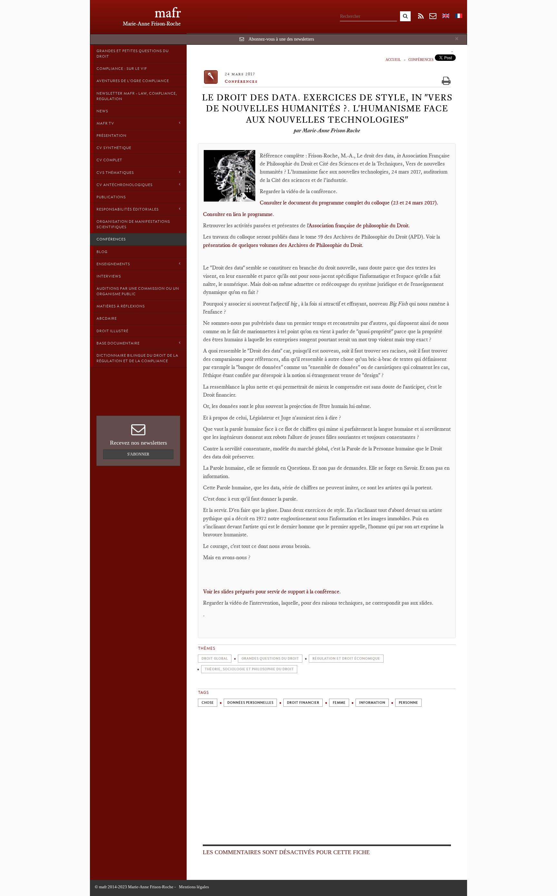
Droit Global (214, 658)
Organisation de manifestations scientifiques (133, 224)
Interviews (108, 276)
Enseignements (113, 264)
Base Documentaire (118, 343)
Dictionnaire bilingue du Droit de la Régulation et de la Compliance (137, 358)
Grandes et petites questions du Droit (132, 54)
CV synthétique (113, 148)
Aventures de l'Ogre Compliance (132, 81)
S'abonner (138, 454)
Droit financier (303, 703)
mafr (168, 13)
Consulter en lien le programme (238, 214)
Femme (339, 703)
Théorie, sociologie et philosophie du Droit (249, 669)
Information (372, 703)
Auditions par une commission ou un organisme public (137, 291)
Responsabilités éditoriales (127, 209)
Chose (207, 703)
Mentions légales (194, 886)
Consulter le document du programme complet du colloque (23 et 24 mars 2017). (349, 202)
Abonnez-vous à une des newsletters (281, 39)
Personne (408, 703)
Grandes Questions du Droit (270, 658)
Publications (111, 197)
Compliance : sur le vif (121, 68)
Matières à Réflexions (120, 306)
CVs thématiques (115, 172)
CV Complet (109, 160)
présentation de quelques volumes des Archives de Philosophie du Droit (282, 245)
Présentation (111, 135)
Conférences (111, 239)
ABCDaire (106, 318)
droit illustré (112, 331)
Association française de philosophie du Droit (358, 225)
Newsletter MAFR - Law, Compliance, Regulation (136, 96)
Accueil (393, 59)
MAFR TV (105, 123)
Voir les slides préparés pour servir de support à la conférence (271, 591)
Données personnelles (250, 703)
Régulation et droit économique (346, 658)
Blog (101, 252)
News (102, 111)
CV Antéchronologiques (124, 185)
